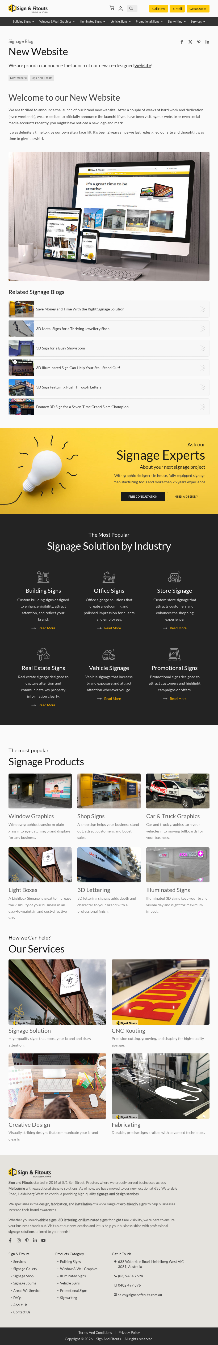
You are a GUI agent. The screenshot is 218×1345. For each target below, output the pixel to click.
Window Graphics (31, 816)
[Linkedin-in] (35, 1240)
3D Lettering (93, 889)
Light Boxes (23, 889)
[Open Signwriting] (185, 21)
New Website (18, 77)
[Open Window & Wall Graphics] (74, 21)
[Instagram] (18, 1240)
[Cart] (112, 8)
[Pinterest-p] (27, 1240)
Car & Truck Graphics (173, 816)
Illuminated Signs (168, 889)
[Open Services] (204, 21)
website (143, 65)
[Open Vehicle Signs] (130, 21)
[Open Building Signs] (33, 21)
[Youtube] (43, 1240)
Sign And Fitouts (42, 77)
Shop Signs (91, 816)
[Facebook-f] (10, 1240)
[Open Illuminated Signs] (104, 21)
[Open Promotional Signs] (162, 21)
